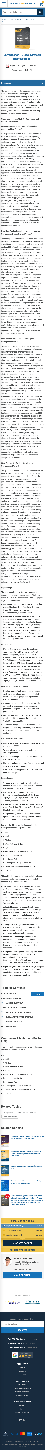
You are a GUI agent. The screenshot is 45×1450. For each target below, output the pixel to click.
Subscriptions (22, 1396)
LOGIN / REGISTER (22, 1413)
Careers (22, 1371)
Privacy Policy (19, 1441)
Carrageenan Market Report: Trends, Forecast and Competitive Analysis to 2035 (27, 1138)
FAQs (22, 1409)
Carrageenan (8, 1113)
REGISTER (22, 1330)
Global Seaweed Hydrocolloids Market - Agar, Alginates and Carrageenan (27, 1182)
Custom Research (22, 1392)
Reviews (22, 1375)
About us (22, 1367)
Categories (23, 1384)
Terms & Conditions (32, 1441)
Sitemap (9, 1441)
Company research (22, 1388)
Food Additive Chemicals (27, 1113)
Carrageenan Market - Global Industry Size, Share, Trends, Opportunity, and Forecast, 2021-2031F (26, 1153)
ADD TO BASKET (22, 1243)
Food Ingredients (10, 1117)
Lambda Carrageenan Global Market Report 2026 (26, 1167)
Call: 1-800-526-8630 (22, 1269)
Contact (22, 1405)
